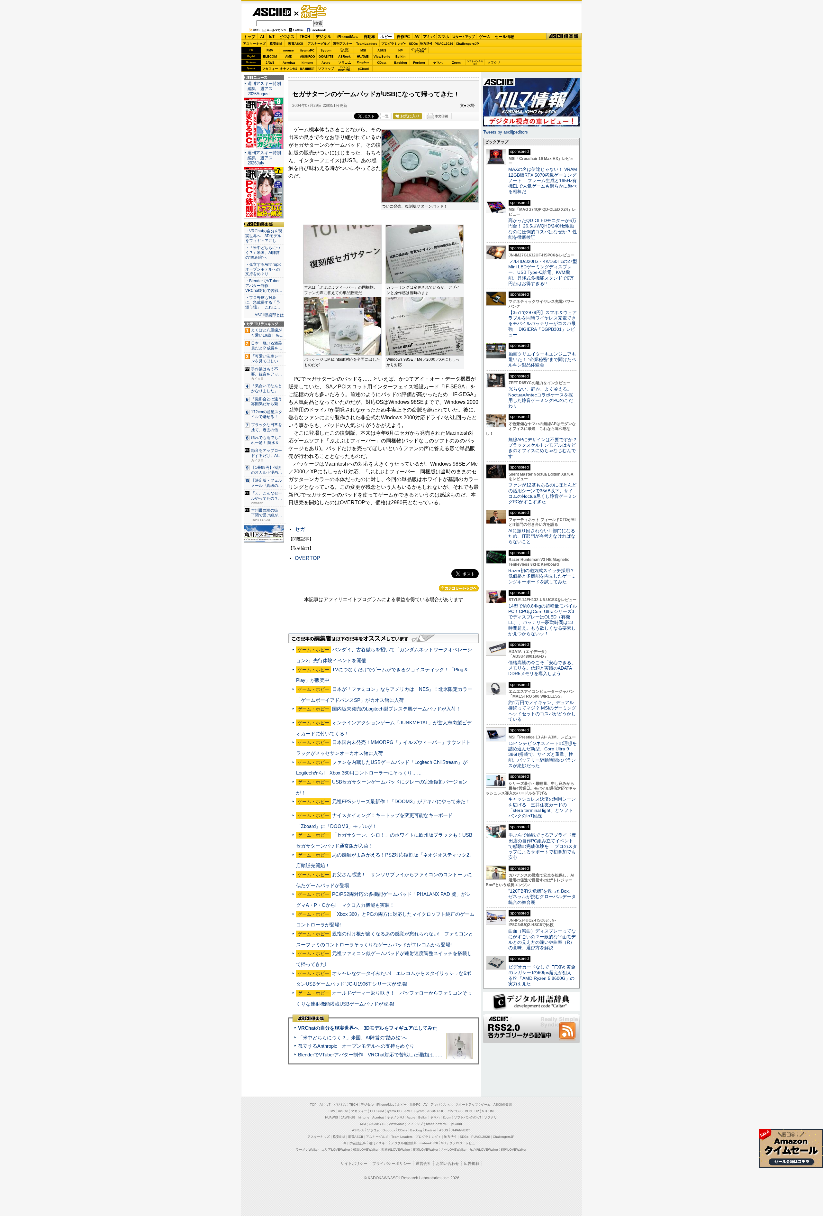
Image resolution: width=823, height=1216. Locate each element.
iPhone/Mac (347, 36)
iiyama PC (394, 1111)
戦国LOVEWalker (513, 1149)
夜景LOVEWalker (425, 1149)
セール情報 (504, 36)
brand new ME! (437, 1124)
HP (400, 50)
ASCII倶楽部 (564, 36)
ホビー (386, 36)
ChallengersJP (467, 43)
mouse (288, 50)
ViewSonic (382, 56)
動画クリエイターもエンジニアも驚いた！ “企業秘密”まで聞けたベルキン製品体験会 (542, 359)
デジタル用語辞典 (404, 1143)
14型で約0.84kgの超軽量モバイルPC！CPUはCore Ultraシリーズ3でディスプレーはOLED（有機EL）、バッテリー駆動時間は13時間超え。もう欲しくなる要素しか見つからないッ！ (542, 619)
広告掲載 (471, 1163)
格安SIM (276, 43)
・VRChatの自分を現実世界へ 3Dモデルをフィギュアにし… (263, 236)
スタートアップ (463, 37)
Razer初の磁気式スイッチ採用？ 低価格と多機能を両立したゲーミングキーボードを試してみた (543, 576)
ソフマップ (326, 68)
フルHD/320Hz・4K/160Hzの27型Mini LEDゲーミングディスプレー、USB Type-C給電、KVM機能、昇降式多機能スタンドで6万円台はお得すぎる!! (542, 272)
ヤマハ (438, 62)
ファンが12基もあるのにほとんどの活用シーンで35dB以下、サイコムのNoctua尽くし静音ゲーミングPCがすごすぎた (542, 493)
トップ (249, 36)
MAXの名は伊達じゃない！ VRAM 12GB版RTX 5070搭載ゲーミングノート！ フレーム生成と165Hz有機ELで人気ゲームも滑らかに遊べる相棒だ (542, 180)
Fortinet (419, 62)
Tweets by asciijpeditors (505, 132)
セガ (300, 529)
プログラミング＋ (428, 1136)
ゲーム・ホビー (314, 12)
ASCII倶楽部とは (269, 315)
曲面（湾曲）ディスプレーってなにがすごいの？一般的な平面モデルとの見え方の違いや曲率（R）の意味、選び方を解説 (542, 939)
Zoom (456, 62)
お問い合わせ (447, 1163)
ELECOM (270, 56)
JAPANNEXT (307, 68)
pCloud (363, 68)
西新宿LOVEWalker (395, 1149)
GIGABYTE (326, 56)
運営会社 (423, 1163)
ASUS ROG (307, 56)
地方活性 (426, 43)
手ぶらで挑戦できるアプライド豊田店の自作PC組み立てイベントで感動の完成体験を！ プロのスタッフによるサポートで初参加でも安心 (542, 846)
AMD (288, 56)
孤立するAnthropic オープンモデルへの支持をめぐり (356, 1046)
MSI (363, 50)
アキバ (429, 36)
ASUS (381, 50)
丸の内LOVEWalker (483, 1149)
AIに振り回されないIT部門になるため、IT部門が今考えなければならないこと (541, 536)
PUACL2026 (444, 43)
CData (381, 62)
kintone (307, 62)
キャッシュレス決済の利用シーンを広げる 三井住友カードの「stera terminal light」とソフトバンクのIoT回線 (542, 807)
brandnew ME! (344, 68)
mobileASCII (429, 1143)
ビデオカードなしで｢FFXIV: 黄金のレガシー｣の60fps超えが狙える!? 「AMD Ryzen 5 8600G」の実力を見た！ (541, 975)
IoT (272, 36)
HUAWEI (363, 56)
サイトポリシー (353, 1163)
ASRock (344, 56)
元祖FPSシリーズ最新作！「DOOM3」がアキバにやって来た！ (401, 801)
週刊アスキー (342, 43)
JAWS (270, 62)
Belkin (400, 56)
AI (262, 36)
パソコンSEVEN (344, 50)
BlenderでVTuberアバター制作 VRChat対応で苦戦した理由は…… (370, 1054)
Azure (325, 62)
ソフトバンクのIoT (475, 62)
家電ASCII (295, 43)
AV (417, 36)
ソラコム (344, 62)
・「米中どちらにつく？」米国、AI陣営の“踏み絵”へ (262, 253)
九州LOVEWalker (453, 1149)
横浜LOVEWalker (365, 1149)
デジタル (323, 36)
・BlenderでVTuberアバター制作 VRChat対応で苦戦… (263, 286)
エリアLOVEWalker (335, 1149)
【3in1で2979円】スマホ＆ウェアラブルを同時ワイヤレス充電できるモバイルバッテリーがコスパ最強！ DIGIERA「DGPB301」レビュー (542, 323)
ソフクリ (493, 62)
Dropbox (363, 62)
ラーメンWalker (307, 1149)
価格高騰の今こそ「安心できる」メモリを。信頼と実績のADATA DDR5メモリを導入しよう (542, 668)
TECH (305, 36)
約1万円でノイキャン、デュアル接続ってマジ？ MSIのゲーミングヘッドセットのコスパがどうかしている (542, 711)
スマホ (443, 36)
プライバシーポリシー (391, 1163)
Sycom (326, 50)
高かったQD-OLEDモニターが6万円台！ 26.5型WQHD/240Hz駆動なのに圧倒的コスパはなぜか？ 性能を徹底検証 (542, 229)
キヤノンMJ (288, 68)
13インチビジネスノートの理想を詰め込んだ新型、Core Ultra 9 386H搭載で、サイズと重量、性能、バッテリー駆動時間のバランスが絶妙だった (542, 754)
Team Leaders (401, 1136)
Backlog (400, 62)
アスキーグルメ (319, 43)
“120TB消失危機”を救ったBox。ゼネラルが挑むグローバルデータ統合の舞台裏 (542, 896)
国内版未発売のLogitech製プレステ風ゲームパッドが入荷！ (396, 708)
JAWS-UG (348, 1117)
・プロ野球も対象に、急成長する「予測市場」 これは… (262, 302)
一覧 (385, 116)
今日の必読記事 (354, 1143)
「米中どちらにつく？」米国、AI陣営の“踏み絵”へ (352, 1037)
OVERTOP (307, 558)
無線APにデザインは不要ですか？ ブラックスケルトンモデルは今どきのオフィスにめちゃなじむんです (545, 448)
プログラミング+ (393, 43)
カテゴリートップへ (459, 588)
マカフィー (270, 68)
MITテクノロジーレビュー (459, 1143)
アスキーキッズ (254, 43)
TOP (313, 1104)
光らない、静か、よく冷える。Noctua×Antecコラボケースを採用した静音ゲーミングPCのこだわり (540, 397)
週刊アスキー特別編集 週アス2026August (264, 88)
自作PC (403, 36)
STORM (487, 1111)
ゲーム (485, 36)
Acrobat (289, 62)
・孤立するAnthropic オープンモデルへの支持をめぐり (263, 269)
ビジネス (286, 36)
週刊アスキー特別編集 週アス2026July (264, 157)
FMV (270, 50)
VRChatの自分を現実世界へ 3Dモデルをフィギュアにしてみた (367, 1028)
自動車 (369, 36)
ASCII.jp (271, 12)
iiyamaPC (307, 50)
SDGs (413, 43)
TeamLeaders (366, 43)
